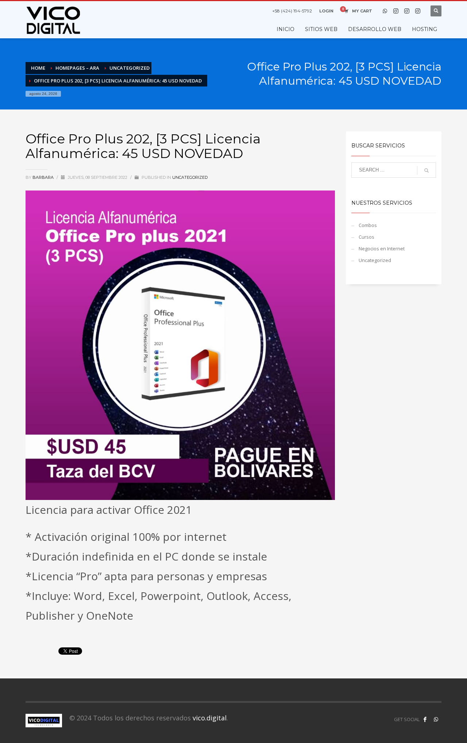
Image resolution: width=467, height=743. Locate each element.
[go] (426, 170)
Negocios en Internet (382, 248)
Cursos (366, 237)
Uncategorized (190, 177)
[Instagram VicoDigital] (417, 10)
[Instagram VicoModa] (395, 10)
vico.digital (210, 717)
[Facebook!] (425, 719)
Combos (368, 225)
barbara (43, 177)
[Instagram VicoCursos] (406, 10)
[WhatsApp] (384, 10)
